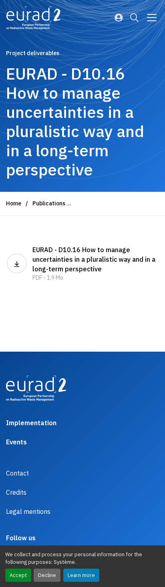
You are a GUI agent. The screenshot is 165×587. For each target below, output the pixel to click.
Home (13, 203)
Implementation (31, 423)
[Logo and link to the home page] (33, 18)
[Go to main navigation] (152, 17)
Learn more (81, 575)
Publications (48, 203)
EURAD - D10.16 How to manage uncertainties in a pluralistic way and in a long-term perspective (93, 263)
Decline (47, 575)
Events (16, 442)
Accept (18, 575)
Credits (16, 492)
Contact (17, 473)
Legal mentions (28, 511)
